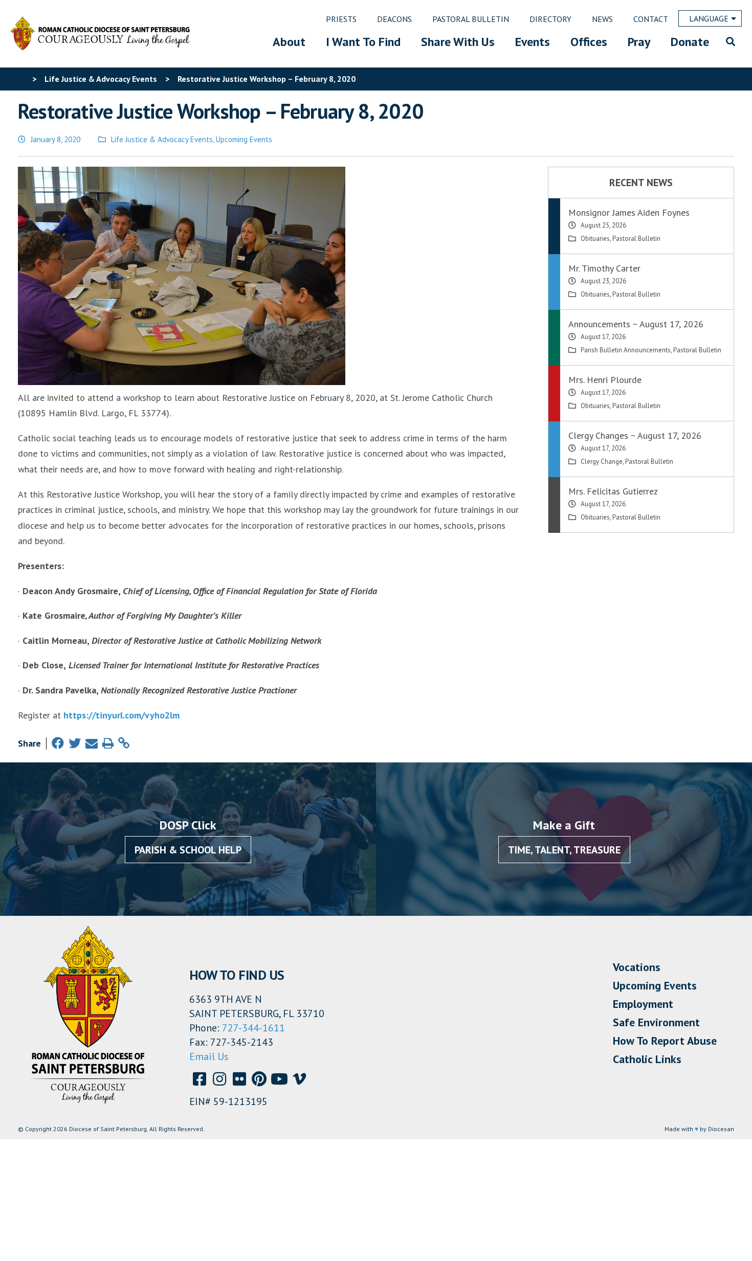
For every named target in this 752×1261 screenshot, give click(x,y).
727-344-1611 (253, 1027)
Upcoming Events (244, 139)
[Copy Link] (123, 743)
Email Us (209, 1056)
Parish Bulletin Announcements (626, 350)
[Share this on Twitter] (75, 743)
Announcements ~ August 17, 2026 (635, 324)
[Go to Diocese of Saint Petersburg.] (22, 79)
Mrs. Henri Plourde (605, 380)
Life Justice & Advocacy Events (162, 139)
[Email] (91, 743)
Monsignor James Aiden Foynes (629, 212)
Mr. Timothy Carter (604, 268)
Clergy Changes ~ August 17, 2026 (634, 435)
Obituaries (595, 238)
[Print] (108, 743)
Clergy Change (602, 461)
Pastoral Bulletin (636, 238)
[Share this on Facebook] (58, 743)
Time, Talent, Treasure (564, 850)
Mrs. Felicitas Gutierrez (613, 491)
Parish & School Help (188, 850)
